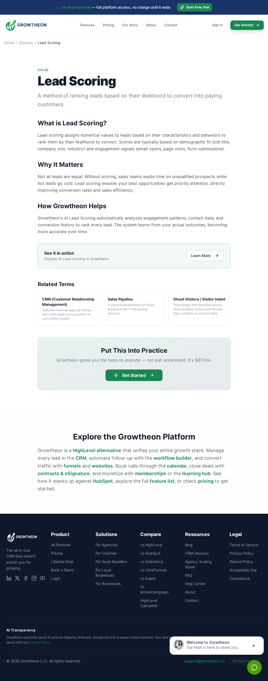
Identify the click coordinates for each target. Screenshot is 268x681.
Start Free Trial (197, 7)
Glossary (26, 42)
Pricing (108, 25)
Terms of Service (244, 545)
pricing (206, 481)
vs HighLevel (151, 545)
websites (102, 466)
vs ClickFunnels (153, 570)
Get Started (243, 25)
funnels (72, 466)
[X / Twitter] (17, 578)
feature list (162, 481)
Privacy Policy (242, 553)
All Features (61, 545)
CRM (81, 458)
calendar (177, 466)
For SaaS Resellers (111, 561)
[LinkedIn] (9, 578)
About (151, 25)
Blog (189, 545)
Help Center (195, 583)
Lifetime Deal (62, 561)
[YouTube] (42, 578)
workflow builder (173, 458)
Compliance (240, 578)
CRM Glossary (197, 553)
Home (9, 42)
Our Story (130, 25)
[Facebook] (25, 578)
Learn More (201, 255)
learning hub (196, 473)
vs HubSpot (150, 553)
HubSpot (103, 481)
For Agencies (107, 545)
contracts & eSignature (64, 473)
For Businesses (108, 583)
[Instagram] (34, 578)
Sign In (217, 25)
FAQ (188, 575)
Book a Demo (62, 570)
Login (55, 578)
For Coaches (106, 553)
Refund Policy (241, 561)
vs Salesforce (151, 561)
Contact (170, 25)
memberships (150, 473)
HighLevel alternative (97, 450)
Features (87, 25)
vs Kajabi (148, 578)
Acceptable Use (243, 570)
